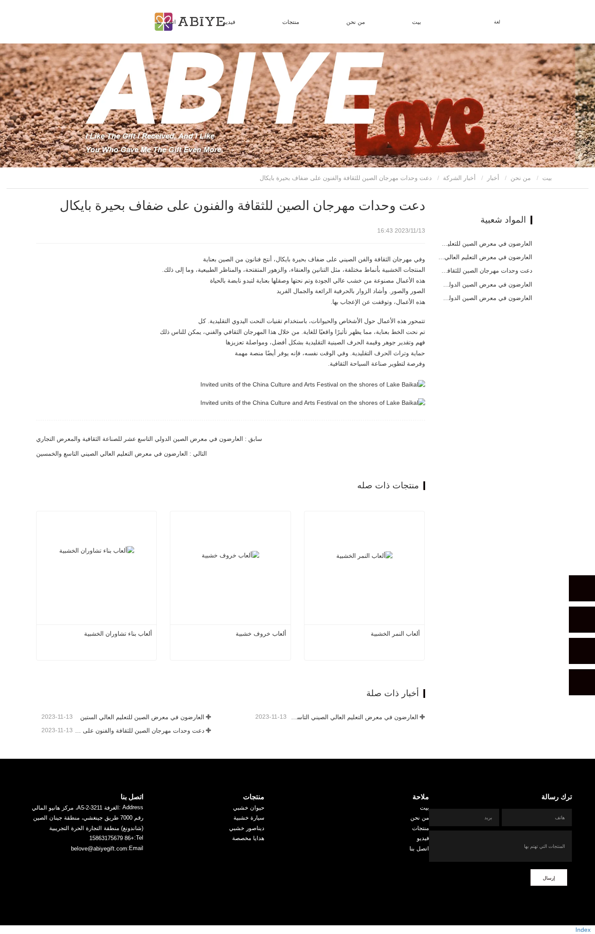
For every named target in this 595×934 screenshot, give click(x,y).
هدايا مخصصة (248, 838)
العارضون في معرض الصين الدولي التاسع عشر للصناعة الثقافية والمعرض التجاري (485, 284)
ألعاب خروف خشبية (261, 633)
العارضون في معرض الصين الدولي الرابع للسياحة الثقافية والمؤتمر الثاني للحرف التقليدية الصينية (485, 297)
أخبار (493, 177)
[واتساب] (582, 588)
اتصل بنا (166, 22)
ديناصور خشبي (246, 828)
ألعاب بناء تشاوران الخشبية (118, 633)
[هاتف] (582, 620)
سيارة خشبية (248, 817)
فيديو (423, 838)
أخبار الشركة (459, 177)
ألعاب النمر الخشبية (395, 633)
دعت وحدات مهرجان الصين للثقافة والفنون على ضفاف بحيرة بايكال (139, 730)
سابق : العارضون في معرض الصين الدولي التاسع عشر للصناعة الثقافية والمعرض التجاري (149, 438)
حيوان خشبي (248, 807)
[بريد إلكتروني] (582, 651)
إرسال (549, 878)
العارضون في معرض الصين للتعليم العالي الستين (142, 717)
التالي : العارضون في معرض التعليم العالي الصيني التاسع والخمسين (121, 453)
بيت (416, 22)
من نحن (520, 177)
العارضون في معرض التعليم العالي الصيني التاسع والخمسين (353, 717)
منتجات (253, 797)
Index (583, 929)
